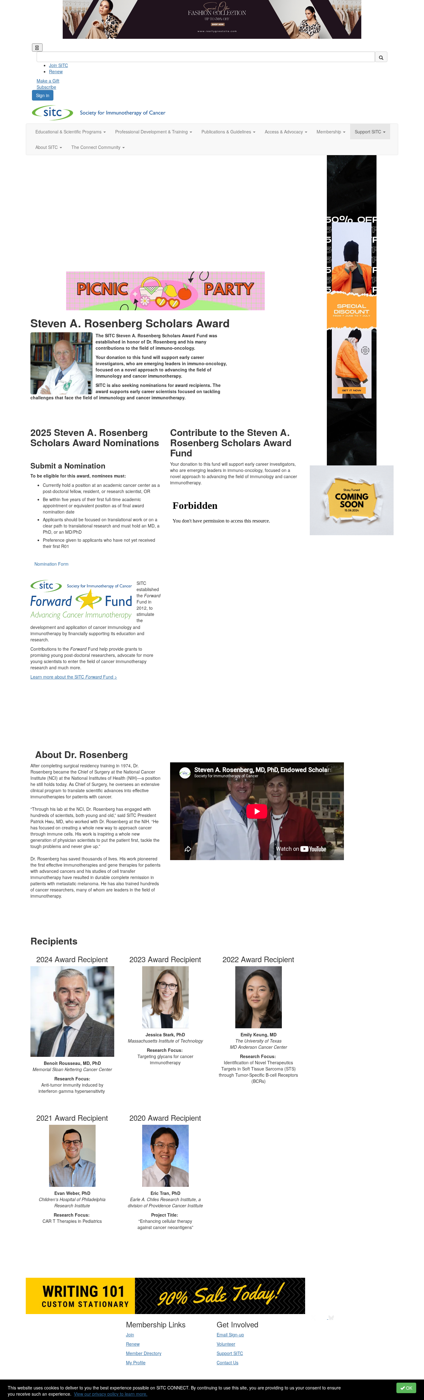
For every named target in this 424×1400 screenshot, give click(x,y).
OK (408, 1388)
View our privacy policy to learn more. (110, 1394)
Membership (329, 131)
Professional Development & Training (152, 131)
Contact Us (227, 1362)
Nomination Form (51, 564)
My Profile (136, 1362)
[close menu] (37, 47)
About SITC (47, 147)
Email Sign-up (230, 1334)
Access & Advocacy (284, 131)
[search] (381, 57)
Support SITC (368, 131)
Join (130, 1334)
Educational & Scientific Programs (69, 131)
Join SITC (58, 65)
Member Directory (143, 1353)
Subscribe (46, 87)
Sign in (42, 95)
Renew (56, 71)
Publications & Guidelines (226, 131)
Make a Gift (48, 81)
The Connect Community (96, 147)
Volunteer (226, 1344)
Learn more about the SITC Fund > (73, 677)
